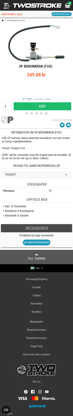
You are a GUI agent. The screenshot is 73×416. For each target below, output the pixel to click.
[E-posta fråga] (68, 125)
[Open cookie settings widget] (6, 410)
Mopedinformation (36, 329)
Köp (42, 106)
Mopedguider (36, 321)
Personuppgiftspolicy (36, 279)
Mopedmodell (62, 14)
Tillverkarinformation (36, 338)
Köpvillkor (36, 311)
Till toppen (36, 259)
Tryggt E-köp (36, 346)
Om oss (37, 381)
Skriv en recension (37, 242)
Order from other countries (36, 354)
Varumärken (36, 303)
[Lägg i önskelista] (62, 125)
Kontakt (37, 287)
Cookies (36, 295)
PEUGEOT (10, 174)
